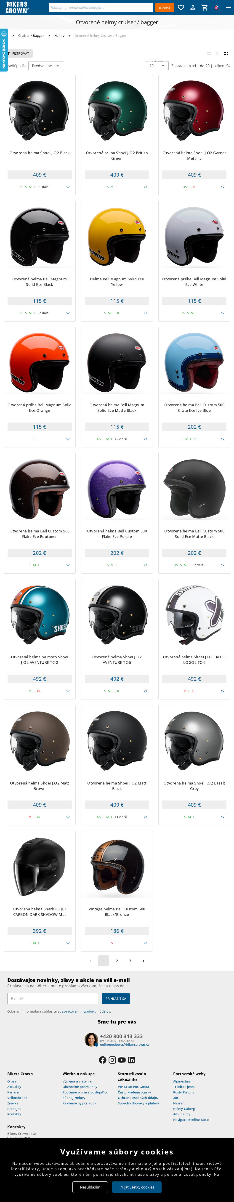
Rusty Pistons (183, 1092)
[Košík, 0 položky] (204, 7)
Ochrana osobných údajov (138, 1098)
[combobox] (157, 65)
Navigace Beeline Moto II (192, 1119)
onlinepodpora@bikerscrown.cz (124, 1044)
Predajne (14, 1108)
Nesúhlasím (90, 1187)
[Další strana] (143, 960)
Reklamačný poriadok (79, 1103)
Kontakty (14, 1114)
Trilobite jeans (184, 1087)
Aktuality (14, 1087)
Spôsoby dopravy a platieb (138, 1103)
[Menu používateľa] (192, 7)
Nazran (179, 1103)
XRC (176, 1098)
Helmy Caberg (184, 1108)
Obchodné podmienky (80, 1087)
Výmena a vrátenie (77, 1081)
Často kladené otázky (134, 1092)
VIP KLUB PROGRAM (133, 1087)
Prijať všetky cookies (137, 1187)
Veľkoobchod (17, 1098)
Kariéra (13, 1092)
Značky (12, 1103)
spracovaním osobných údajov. (86, 1011)
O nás (11, 1081)
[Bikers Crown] (25, 7)
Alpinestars (182, 1081)
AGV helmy (181, 1114)
